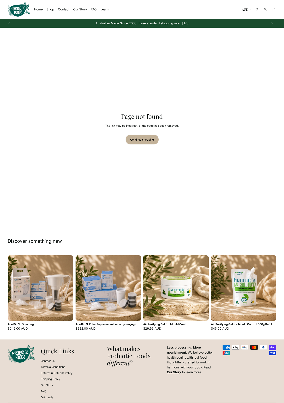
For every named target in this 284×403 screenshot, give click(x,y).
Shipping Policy (50, 379)
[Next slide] (272, 23)
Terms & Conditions (53, 366)
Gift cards (47, 397)
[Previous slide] (9, 23)
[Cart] (273, 9)
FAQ (43, 391)
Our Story (47, 385)
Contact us (47, 360)
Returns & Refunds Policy (56, 373)
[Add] (67, 314)
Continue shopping (142, 139)
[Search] (257, 9)
